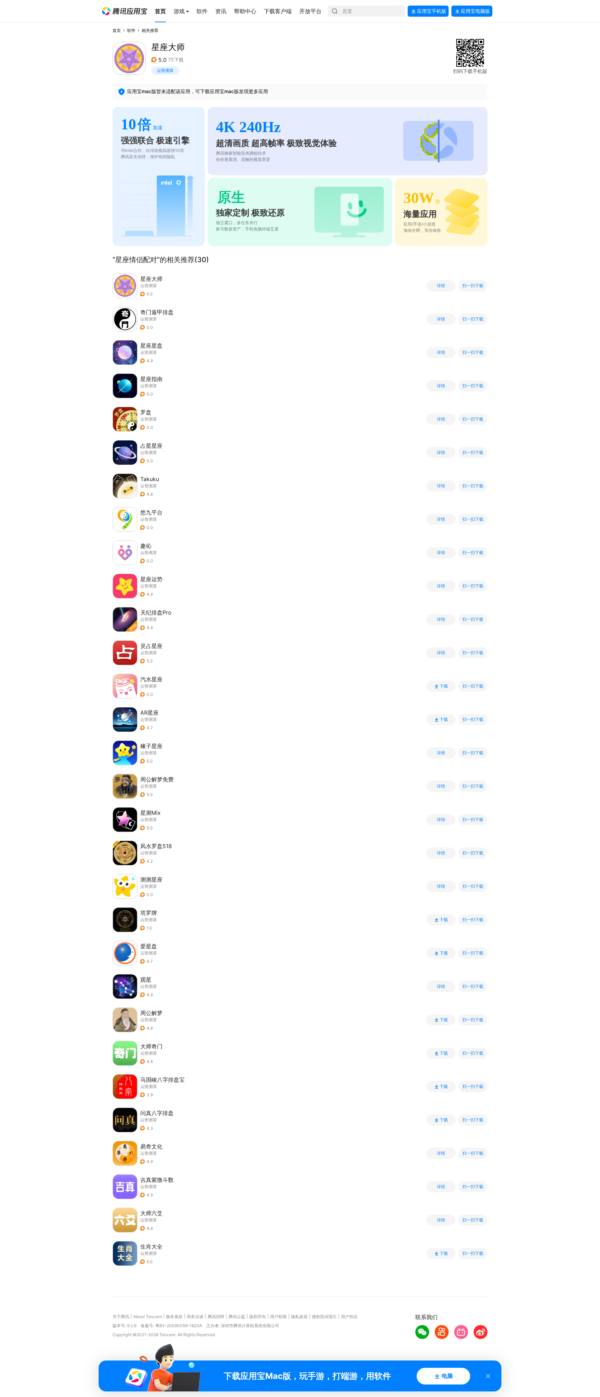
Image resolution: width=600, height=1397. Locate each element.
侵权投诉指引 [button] (324, 1316)
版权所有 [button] (257, 1316)
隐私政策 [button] (299, 1316)
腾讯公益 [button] (236, 1316)
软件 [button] (131, 30)
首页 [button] (116, 30)
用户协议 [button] (349, 1316)
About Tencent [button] (147, 1316)
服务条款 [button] (174, 1316)
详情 (441, 285)
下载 (444, 686)
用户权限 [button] (278, 1316)
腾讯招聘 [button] (216, 1316)
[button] (124, 11)
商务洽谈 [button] (195, 1316)
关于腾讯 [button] (120, 1316)
